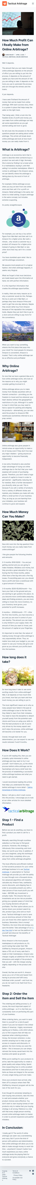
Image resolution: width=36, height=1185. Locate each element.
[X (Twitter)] (33, 1171)
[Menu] (33, 3)
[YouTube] (33, 1174)
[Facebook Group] (30, 1171)
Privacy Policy (18, 1175)
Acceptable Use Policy (17, 1178)
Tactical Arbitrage (9, 57)
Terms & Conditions (16, 1172)
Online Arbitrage (22, 57)
